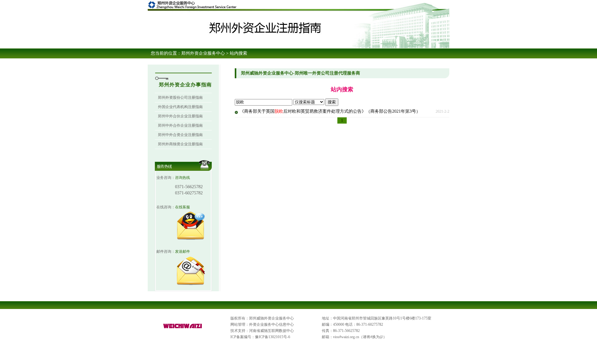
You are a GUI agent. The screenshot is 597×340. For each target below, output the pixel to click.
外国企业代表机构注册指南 (180, 107)
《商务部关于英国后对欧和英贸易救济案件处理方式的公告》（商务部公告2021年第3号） (330, 111)
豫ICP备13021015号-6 (272, 337)
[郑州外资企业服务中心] (182, 328)
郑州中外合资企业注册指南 (180, 135)
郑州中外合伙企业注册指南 (180, 116)
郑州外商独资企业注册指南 (180, 144)
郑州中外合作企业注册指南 (180, 125)
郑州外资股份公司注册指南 (180, 97)
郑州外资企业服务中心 (203, 53)
